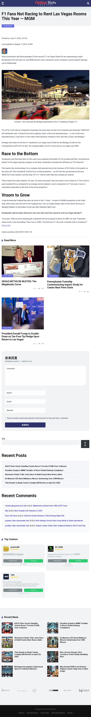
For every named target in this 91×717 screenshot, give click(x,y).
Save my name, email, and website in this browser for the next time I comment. (37, 418)
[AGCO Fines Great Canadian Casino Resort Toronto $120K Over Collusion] (7, 633)
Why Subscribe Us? (32, 713)
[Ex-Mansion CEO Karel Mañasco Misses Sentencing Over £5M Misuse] (52, 647)
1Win (13, 575)
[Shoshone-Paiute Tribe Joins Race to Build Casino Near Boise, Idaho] (7, 647)
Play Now (33, 561)
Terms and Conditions (58, 713)
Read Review (13, 561)
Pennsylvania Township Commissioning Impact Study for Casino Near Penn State (65, 284)
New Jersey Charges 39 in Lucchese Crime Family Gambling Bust (74, 654)
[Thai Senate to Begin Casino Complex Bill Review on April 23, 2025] (7, 662)
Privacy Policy (45, 713)
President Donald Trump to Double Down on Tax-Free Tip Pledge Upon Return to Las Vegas (20, 336)
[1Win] (6, 579)
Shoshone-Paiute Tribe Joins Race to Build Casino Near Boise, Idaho (33, 474)
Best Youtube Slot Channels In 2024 (28, 511)
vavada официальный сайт (16, 506)
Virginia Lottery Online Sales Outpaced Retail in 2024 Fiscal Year (60, 526)
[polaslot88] (6, 551)
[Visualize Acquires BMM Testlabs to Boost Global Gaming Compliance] (52, 633)
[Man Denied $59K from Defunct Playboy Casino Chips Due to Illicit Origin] (52, 676)
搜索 (3, 439)
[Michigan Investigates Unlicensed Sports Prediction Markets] (7, 676)
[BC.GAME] (50, 551)
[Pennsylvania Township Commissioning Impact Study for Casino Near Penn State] (68, 261)
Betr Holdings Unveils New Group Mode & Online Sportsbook (59, 521)
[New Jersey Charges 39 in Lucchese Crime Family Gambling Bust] (52, 662)
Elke (6, 511)
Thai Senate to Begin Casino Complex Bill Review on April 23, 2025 (32, 483)
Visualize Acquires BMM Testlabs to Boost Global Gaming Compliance (34, 470)
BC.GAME (59, 547)
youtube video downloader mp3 (17, 521)
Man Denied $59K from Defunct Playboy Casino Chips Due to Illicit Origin (74, 669)
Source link (6, 225)
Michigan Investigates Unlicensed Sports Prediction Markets (28, 668)
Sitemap (69, 713)
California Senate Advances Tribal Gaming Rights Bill (44, 516)
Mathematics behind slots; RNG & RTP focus (50, 506)
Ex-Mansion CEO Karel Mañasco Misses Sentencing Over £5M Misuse (34, 479)
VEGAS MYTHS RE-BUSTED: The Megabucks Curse (19, 283)
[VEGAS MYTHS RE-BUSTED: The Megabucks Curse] (23, 261)
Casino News (8, 26)
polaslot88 (15, 547)
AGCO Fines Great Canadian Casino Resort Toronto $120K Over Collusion (35, 466)
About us (21, 713)
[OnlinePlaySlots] (45, 3)
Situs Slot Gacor (11, 516)
